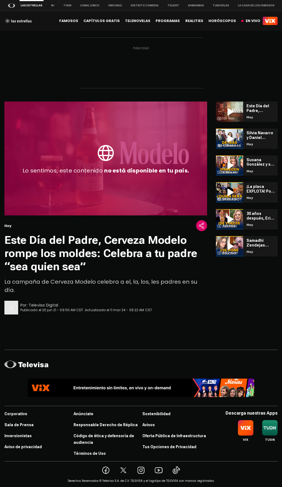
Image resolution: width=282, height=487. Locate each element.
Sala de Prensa (19, 425)
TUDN (67, 5)
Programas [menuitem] (168, 20)
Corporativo (15, 414)
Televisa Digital (43, 305)
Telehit (173, 5)
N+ (53, 5)
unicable (115, 5)
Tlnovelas (221, 5)
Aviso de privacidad (23, 447)
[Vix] (270, 21)
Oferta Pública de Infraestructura (174, 436)
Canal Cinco (89, 5)
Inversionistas (18, 436)
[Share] (201, 225)
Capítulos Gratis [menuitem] (101, 20)
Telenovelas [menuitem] (137, 20)
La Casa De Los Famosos (256, 5)
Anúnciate (83, 414)
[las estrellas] (18, 21)
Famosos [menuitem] (68, 20)
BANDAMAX (196, 5)
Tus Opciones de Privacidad (169, 447)
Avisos (148, 425)
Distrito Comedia (145, 5)
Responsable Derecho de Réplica (106, 425)
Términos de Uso (90, 453)
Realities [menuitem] (194, 20)
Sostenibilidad (156, 414)
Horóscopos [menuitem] (222, 20)
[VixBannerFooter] (141, 388)
